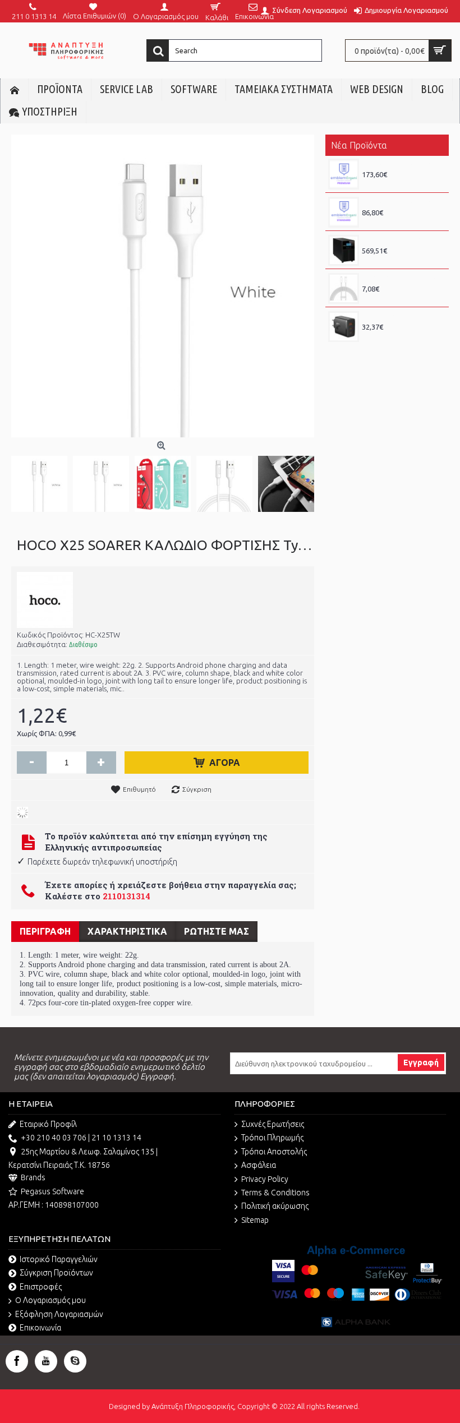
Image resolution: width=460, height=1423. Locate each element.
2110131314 (126, 896)
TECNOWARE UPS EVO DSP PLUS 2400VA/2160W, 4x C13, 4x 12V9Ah (402, 240)
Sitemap (255, 1220)
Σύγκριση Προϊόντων (56, 1272)
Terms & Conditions (275, 1192)
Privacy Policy (264, 1179)
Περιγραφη (45, 931)
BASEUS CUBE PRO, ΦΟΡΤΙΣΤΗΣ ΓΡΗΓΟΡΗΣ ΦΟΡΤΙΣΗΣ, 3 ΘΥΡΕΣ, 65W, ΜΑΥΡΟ (402, 317)
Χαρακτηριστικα (127, 931)
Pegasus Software (52, 1191)
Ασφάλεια (258, 1165)
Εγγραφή (421, 1062)
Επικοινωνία (40, 1327)
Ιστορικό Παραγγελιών (59, 1259)
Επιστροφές (41, 1286)
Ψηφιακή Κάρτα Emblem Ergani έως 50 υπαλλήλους (402, 164)
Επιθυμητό (139, 789)
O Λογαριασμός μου (50, 1300)
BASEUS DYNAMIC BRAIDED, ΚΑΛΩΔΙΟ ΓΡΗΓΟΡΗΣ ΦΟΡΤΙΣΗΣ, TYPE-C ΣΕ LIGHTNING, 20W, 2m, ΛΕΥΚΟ (402, 279)
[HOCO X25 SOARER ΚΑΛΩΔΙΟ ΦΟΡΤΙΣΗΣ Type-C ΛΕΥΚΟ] (42, 481)
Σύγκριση (196, 789)
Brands (33, 1177)
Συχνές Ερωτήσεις (272, 1124)
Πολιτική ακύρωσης (275, 1206)
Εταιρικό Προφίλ (48, 1124)
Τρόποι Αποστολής (274, 1151)
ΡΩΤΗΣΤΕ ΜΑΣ (216, 931)
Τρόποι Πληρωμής (272, 1137)
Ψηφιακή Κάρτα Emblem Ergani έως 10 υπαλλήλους (402, 202)
